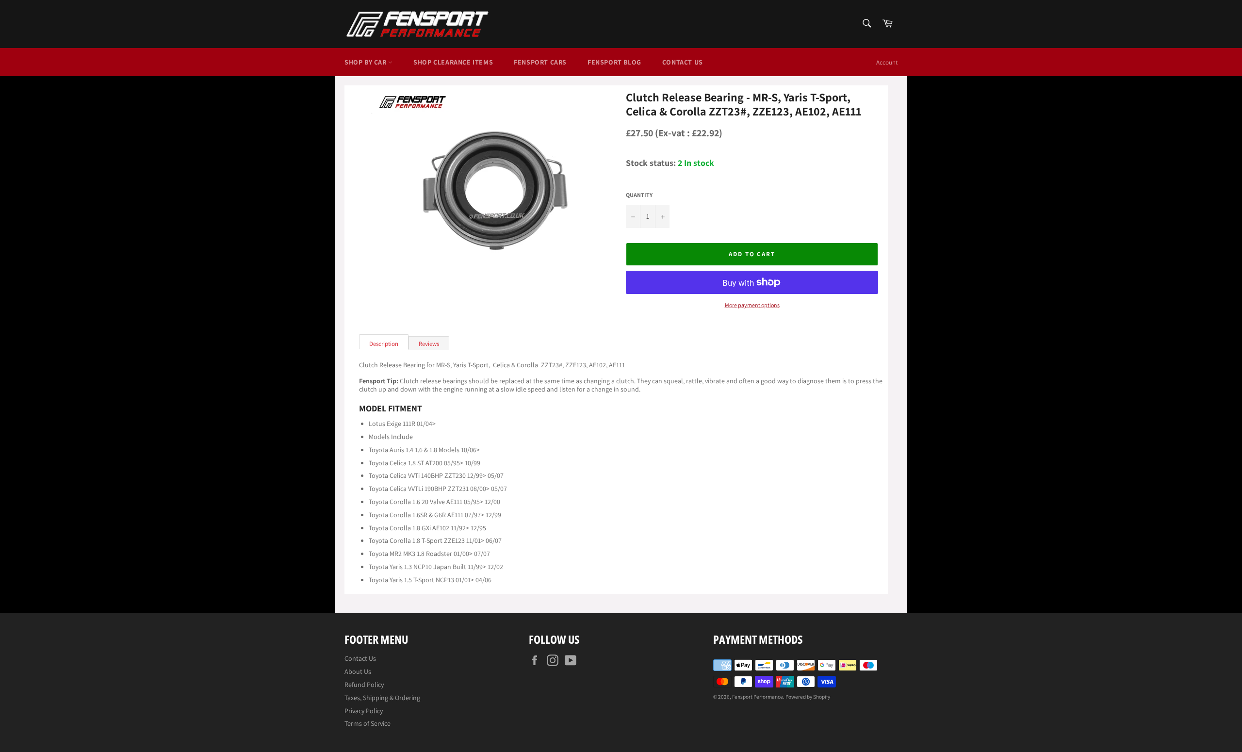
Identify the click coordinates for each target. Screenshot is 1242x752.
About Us (357, 671)
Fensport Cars (540, 62)
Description (383, 344)
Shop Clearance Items (453, 62)
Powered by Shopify (807, 696)
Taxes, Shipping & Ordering (382, 697)
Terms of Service (367, 723)
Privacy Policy (363, 710)
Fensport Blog (614, 62)
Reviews (429, 344)
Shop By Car (366, 62)
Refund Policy (364, 684)
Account (887, 62)
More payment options (752, 305)
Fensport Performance (757, 696)
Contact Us (682, 62)
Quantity (639, 195)
